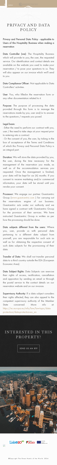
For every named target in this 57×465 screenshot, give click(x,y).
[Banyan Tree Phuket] (28, 5)
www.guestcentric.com (22, 197)
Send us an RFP (28, 348)
